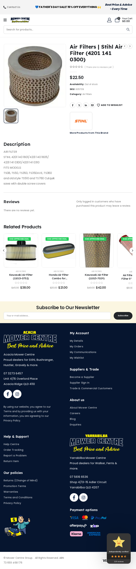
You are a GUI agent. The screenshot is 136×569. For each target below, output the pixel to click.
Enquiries (75, 424)
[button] (4, 250)
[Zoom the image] (30, 333)
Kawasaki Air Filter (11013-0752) (21, 276)
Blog (73, 419)
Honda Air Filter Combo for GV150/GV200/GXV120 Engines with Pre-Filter (59, 280)
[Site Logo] (20, 20)
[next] (130, 46)
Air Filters (87, 94)
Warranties (11, 492)
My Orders (76, 346)
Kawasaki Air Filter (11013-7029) (96, 276)
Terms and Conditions (18, 497)
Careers (75, 413)
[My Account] (109, 20)
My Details (76, 341)
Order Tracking (13, 450)
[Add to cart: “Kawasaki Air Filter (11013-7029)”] (96, 250)
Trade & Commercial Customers (91, 388)
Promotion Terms (15, 486)
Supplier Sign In (79, 382)
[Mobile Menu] (6, 20)
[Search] (128, 30)
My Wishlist (77, 358)
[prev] (124, 46)
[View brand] (81, 121)
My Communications (83, 352)
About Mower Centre (83, 407)
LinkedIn (86, 105)
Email (92, 105)
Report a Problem (15, 455)
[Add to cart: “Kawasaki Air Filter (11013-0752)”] (21, 250)
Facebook (72, 105)
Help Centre (11, 444)
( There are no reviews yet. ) (99, 67)
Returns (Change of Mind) (21, 480)
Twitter (79, 105)
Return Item (11, 461)
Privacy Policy (12, 503)
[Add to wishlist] (13, 250)
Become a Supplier (82, 377)
